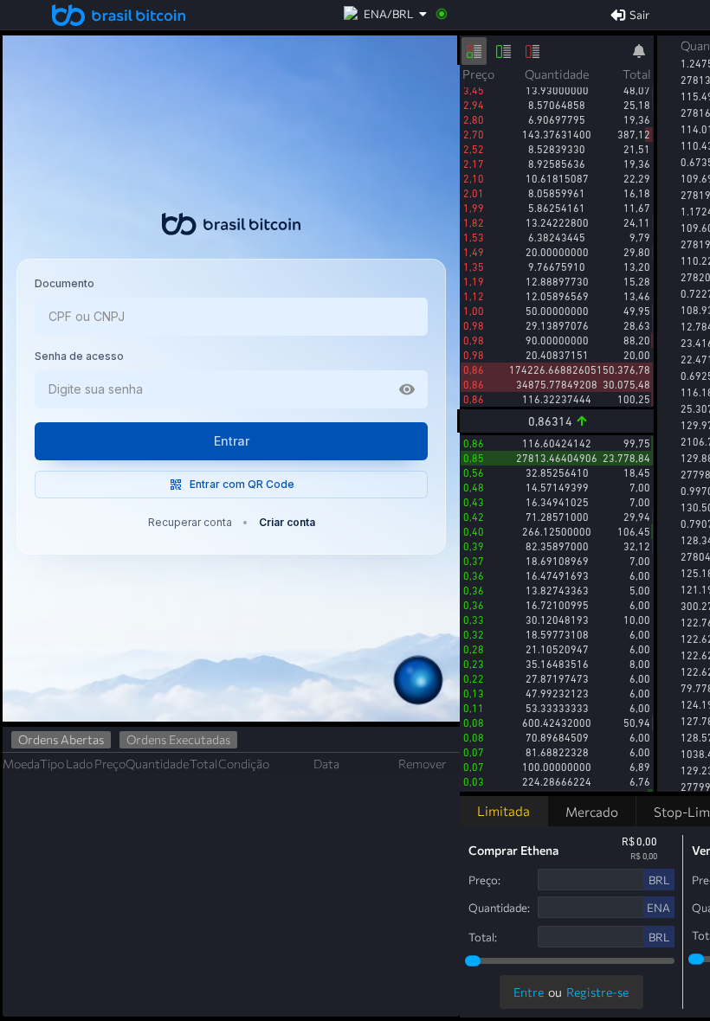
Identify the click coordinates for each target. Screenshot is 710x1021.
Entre (528, 992)
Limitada (503, 811)
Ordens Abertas (61, 739)
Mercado (591, 811)
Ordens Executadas (178, 739)
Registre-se (597, 992)
